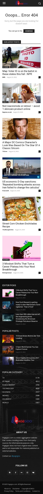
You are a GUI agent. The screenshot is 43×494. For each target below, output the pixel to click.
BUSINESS (6, 260)
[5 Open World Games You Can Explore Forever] (8, 350)
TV (4, 138)
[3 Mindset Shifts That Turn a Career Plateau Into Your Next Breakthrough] (21, 248)
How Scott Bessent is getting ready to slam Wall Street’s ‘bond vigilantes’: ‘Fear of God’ (28, 304)
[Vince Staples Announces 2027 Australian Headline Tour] (8, 361)
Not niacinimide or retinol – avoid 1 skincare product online (21, 107)
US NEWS (5, 67)
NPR (3, 77)
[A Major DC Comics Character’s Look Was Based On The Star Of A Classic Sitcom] (21, 128)
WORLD (5, 177)
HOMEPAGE (29, 31)
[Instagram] (27, 472)
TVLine (4, 151)
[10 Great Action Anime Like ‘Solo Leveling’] (8, 339)
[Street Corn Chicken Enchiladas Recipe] (21, 209)
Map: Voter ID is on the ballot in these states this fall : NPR (19, 72)
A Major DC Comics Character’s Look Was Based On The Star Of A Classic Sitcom (21, 145)
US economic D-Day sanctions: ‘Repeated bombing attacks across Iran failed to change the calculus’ (21, 184)
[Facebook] (15, 472)
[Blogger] (9, 472)
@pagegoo (16, 456)
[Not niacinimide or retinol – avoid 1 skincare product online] (21, 93)
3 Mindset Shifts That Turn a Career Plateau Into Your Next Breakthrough (18, 266)
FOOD (5, 219)
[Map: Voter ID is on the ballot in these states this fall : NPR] (21, 57)
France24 (5, 191)
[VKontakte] (33, 472)
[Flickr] (21, 472)
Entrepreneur (7, 273)
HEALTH (5, 102)
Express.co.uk (7, 112)
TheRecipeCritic (7, 230)
